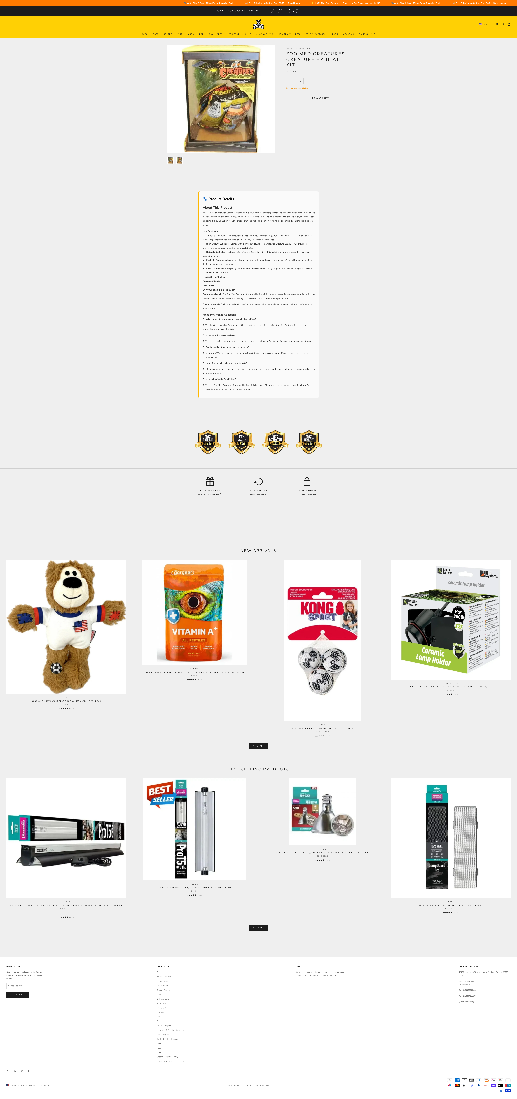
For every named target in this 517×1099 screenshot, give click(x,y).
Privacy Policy (162, 985)
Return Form (162, 1003)
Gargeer (194, 669)
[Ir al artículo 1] (170, 160)
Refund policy (162, 981)
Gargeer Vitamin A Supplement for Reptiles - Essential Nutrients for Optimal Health (194, 672)
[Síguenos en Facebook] (7, 1070)
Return (160, 1048)
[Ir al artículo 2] (179, 160)
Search (160, 972)
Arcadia (66, 902)
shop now (254, 11)
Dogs (145, 34)
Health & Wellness (290, 34)
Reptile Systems (450, 683)
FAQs (159, 1016)
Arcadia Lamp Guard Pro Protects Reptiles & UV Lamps (450, 905)
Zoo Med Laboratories (299, 48)
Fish (201, 34)
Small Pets (215, 34)
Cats (155, 34)
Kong (66, 697)
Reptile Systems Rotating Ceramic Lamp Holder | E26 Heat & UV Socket (451, 687)
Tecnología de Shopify (258, 1085)
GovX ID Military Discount (168, 1039)
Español (45, 1085)
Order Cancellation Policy (167, 1057)
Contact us (161, 994)
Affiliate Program (164, 1025)
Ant (180, 34)
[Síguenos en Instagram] (14, 1070)
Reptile (168, 34)
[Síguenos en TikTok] (28, 1070)
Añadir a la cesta (318, 98)
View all (258, 746)
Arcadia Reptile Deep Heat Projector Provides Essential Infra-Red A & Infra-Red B (322, 853)
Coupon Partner (163, 990)
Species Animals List (239, 34)
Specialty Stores (316, 34)
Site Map (160, 1012)
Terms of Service (164, 976)
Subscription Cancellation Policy (170, 1061)
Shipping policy (163, 999)
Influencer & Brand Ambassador (170, 1030)
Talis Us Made (367, 34)
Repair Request (163, 1034)
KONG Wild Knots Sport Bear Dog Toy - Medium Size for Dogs (66, 701)
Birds (191, 34)
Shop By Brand (264, 34)
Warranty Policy (163, 1008)
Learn (334, 34)
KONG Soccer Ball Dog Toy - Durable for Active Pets (322, 728)
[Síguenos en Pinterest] (21, 1070)
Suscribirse (17, 994)
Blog (159, 1052)
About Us (348, 34)
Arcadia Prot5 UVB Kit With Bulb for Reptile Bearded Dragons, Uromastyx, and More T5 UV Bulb (66, 905)
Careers (160, 1021)
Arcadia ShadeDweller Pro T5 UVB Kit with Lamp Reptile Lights (194, 888)
